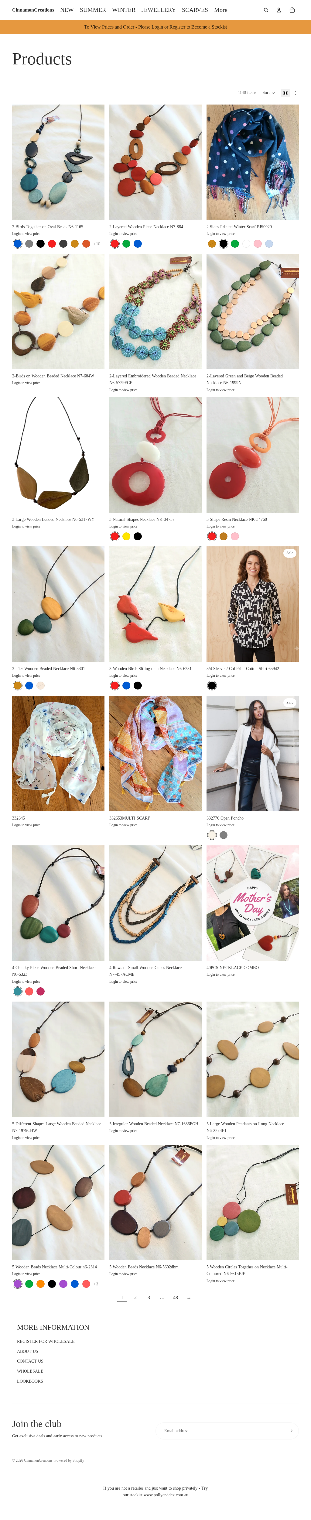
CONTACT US (30, 1361)
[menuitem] (220, 10)
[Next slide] (95, 162)
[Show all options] (97, 244)
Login (16, 234)
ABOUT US (27, 1351)
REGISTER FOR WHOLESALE (46, 1341)
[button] (268, 93)
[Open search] (266, 10)
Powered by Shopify (69, 1460)
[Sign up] (290, 1431)
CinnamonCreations (38, 1460)
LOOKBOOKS (30, 1381)
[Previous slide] (21, 162)
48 (175, 1297)
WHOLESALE (30, 1371)
